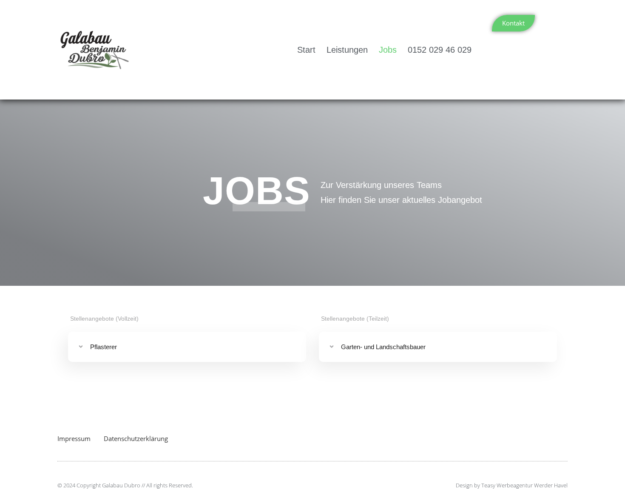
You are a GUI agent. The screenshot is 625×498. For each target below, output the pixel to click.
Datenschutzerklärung (136, 438)
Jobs (388, 49)
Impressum (74, 438)
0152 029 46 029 (440, 49)
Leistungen (347, 49)
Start (306, 49)
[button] (187, 347)
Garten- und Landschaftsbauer (383, 346)
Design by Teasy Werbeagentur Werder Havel (512, 485)
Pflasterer (103, 346)
